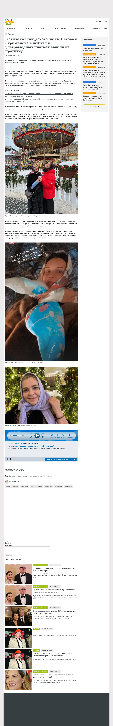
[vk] (96, 21)
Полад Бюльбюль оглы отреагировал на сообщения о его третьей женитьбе (93, 87)
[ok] (103, 21)
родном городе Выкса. (14, 76)
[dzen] (106, 21)
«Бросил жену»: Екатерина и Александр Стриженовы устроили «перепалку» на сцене (54, 591)
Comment (8, 546)
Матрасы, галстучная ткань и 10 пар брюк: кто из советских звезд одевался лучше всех (52, 654)
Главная (11, 34)
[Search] (93, 21)
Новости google (58, 486)
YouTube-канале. (46, 476)
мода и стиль (48, 486)
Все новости (94, 106)
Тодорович (17, 482)
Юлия (11, 482)
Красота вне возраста (36, 486)
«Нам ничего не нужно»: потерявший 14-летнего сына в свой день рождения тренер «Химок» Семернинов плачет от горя (94, 74)
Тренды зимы (68, 486)
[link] (41, 168)
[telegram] (100, 21)
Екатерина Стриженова (66, 221)
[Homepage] (10, 22)
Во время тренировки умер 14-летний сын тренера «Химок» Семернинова (94, 98)
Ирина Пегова (10, 71)
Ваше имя (8, 544)
